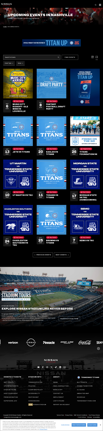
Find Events (70, 57)
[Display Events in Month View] (92, 57)
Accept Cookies (92, 424)
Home (5, 26)
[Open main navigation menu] (100, 5)
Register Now (87, 149)
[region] (51, 425)
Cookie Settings (82, 417)
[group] (51, 342)
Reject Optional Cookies (79, 424)
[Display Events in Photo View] (97, 57)
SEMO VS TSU (87, 240)
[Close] (100, 425)
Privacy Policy (43, 429)
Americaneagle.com (16, 417)
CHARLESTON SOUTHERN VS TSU (20, 242)
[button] (95, 5)
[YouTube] (65, 367)
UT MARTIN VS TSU (23, 195)
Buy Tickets (19, 102)
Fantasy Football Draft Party (55, 106)
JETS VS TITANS (21, 152)
